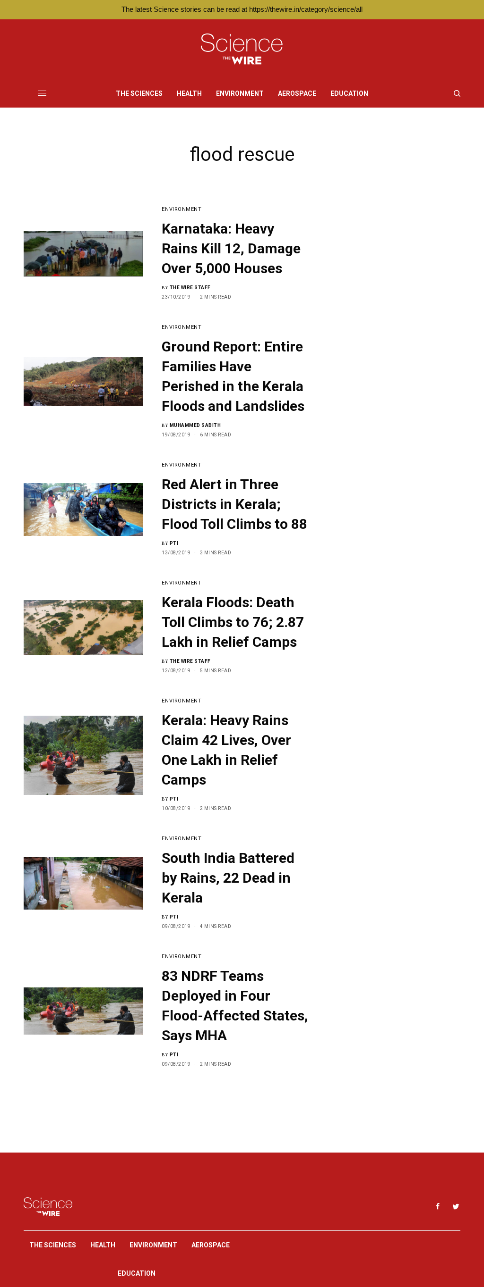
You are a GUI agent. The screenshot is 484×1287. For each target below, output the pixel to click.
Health (102, 1245)
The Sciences (52, 1245)
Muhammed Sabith (195, 425)
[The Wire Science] (242, 49)
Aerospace (210, 1245)
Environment (181, 209)
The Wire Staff (190, 287)
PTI (174, 543)
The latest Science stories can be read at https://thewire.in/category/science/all (242, 9)
